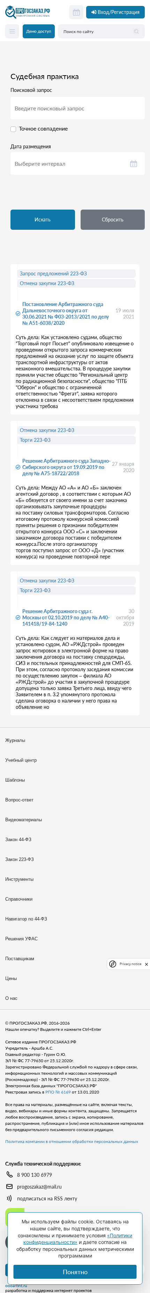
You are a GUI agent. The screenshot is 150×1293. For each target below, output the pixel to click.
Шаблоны (15, 780)
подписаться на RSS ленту (47, 1198)
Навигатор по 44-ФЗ (26, 919)
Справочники (18, 899)
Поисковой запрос (31, 90)
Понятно (75, 1272)
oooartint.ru (16, 1285)
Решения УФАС (21, 938)
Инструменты (19, 879)
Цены (11, 978)
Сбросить (112, 219)
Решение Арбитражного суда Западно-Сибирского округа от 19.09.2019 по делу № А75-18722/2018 (66, 467)
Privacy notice (130, 964)
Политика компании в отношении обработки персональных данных (71, 1141)
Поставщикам (19, 958)
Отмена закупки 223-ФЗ (47, 283)
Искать (43, 219)
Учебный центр (21, 760)
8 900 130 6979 (34, 1175)
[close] (146, 964)
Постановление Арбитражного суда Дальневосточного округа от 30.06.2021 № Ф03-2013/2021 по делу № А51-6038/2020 (65, 313)
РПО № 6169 (58, 1092)
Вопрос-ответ (19, 799)
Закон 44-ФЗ (18, 839)
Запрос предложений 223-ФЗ (53, 273)
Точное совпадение (43, 128)
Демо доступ (38, 31)
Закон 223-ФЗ (19, 859)
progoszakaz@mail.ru (39, 1187)
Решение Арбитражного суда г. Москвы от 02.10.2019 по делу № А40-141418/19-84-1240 (66, 617)
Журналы (15, 740)
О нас (11, 998)
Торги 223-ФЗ (35, 440)
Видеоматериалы (23, 819)
